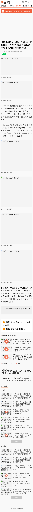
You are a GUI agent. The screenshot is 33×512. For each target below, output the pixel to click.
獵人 (19, 363)
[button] (31, 2)
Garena (12, 363)
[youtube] (26, 2)
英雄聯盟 (10, 11)
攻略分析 (4, 6)
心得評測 (11, 6)
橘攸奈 (18, 11)
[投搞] (23, 2)
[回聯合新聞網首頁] (2, 2)
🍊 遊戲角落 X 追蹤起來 (14, 328)
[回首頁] (6, 2)
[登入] (28, 2)
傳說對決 (4, 363)
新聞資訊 (18, 6)
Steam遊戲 (26, 11)
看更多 (16, 441)
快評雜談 (26, 6)
